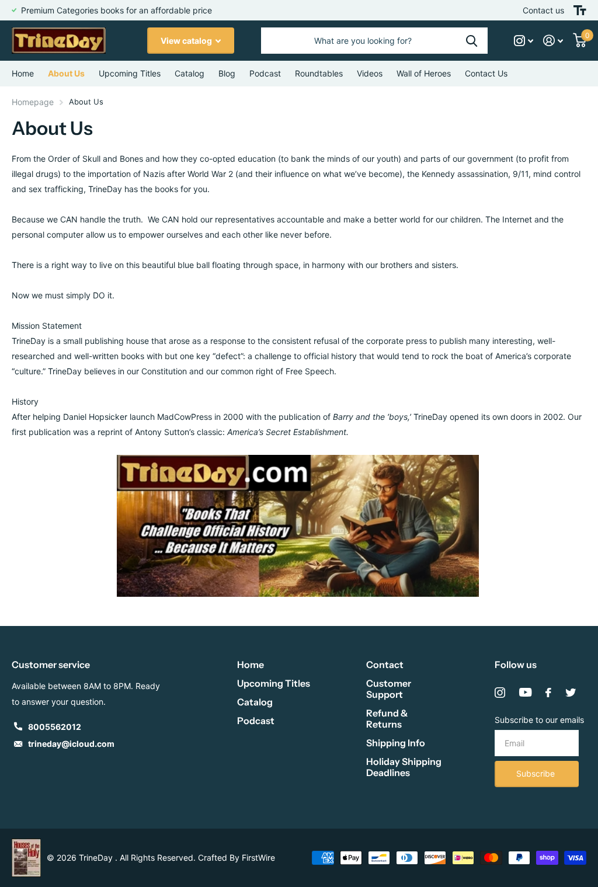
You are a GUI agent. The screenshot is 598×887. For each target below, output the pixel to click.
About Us (66, 73)
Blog (226, 73)
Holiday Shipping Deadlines (403, 767)
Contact (385, 664)
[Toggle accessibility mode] (579, 10)
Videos (370, 73)
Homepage (33, 102)
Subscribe (536, 773)
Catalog (255, 702)
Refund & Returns (387, 718)
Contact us (543, 10)
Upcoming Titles (130, 73)
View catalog (187, 41)
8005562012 (54, 727)
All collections (189, 73)
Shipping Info (395, 743)
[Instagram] (500, 692)
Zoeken (472, 40)
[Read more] (524, 40)
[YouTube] (525, 692)
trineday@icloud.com (71, 744)
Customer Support (388, 688)
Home (23, 73)
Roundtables (319, 73)
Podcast (255, 720)
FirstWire (258, 857)
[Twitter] (570, 692)
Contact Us (486, 73)
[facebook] (548, 692)
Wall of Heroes (424, 73)
